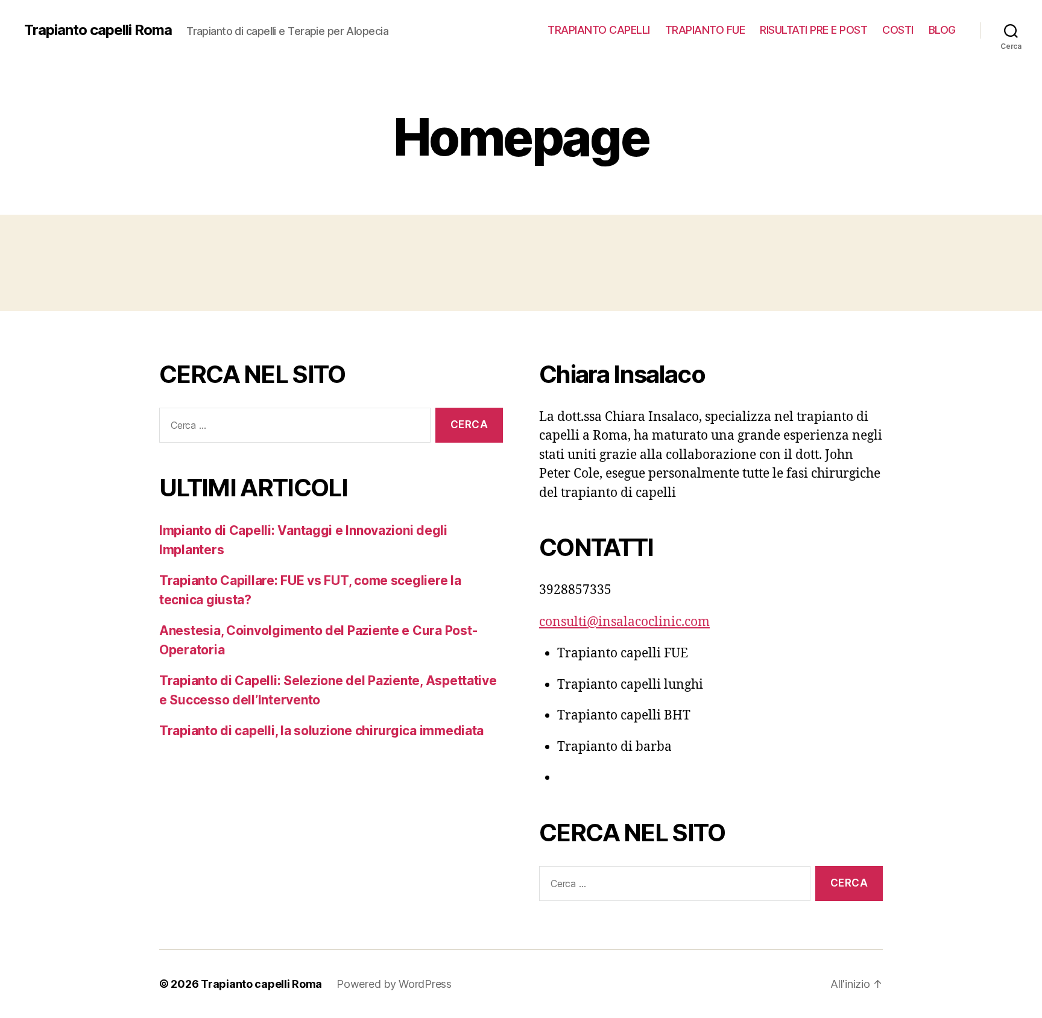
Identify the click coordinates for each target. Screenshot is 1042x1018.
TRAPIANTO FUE (705, 30)
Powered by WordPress (394, 984)
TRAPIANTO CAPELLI (599, 30)
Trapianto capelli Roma (98, 30)
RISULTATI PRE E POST (813, 30)
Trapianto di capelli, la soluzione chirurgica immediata (321, 730)
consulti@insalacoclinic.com (624, 622)
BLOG (942, 30)
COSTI (898, 30)
